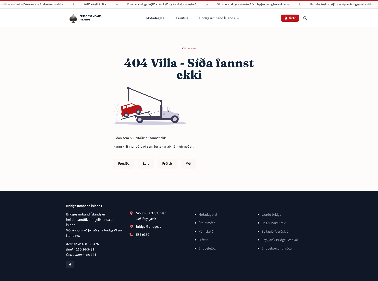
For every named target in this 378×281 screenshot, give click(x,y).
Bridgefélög (207, 248)
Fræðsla (182, 18)
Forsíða (124, 163)
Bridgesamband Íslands (217, 18)
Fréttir (167, 163)
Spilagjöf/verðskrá (275, 231)
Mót (189, 163)
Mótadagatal (156, 18)
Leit (146, 163)
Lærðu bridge (271, 214)
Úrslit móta (206, 223)
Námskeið (205, 231)
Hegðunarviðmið (273, 223)
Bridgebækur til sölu (276, 248)
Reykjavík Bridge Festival (279, 240)
